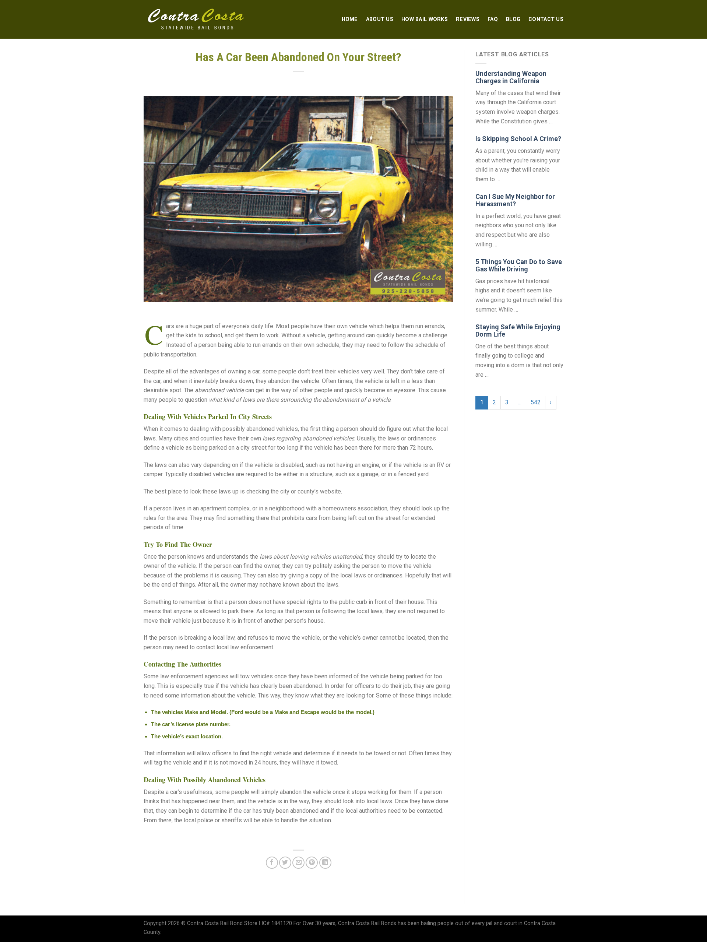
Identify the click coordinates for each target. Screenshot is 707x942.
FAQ (493, 19)
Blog (513, 19)
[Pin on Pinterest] (312, 863)
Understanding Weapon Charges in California (510, 77)
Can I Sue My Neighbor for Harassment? (515, 200)
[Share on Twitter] (285, 863)
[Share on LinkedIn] (325, 863)
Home (350, 19)
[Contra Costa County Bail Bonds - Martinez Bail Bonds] (196, 19)
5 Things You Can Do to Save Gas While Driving (518, 265)
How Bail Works (424, 19)
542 (536, 402)
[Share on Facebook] (272, 863)
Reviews (467, 19)
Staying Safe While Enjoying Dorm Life (517, 330)
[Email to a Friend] (298, 863)
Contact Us (545, 19)
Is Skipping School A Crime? (518, 139)
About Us (379, 19)
